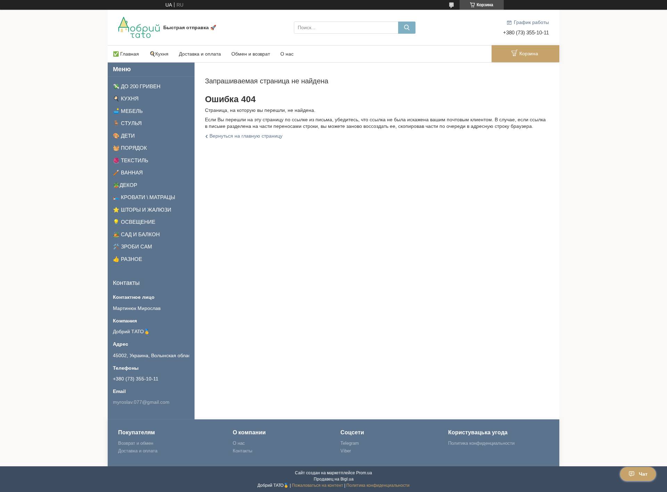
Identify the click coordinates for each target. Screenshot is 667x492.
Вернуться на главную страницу (245, 136)
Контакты (242, 450)
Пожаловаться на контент (317, 485)
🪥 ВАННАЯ (128, 172)
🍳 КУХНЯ (126, 98)
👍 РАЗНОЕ (127, 259)
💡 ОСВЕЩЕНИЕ (134, 222)
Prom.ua (364, 472)
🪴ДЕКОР (125, 185)
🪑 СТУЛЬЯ (127, 123)
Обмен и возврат (250, 54)
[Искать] (406, 28)
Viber (345, 450)
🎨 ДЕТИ (124, 136)
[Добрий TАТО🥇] (139, 27)
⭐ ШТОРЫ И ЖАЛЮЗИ (142, 210)
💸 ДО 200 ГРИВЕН (136, 86)
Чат (643, 474)
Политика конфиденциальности (481, 443)
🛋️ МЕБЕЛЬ (128, 111)
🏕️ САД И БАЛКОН (136, 234)
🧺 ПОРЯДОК (130, 148)
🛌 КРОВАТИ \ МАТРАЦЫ (144, 197)
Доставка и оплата (200, 54)
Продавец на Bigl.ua (334, 479)
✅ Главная (126, 54)
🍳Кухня (158, 54)
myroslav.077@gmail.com (141, 402)
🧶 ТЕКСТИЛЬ (130, 160)
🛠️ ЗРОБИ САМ (132, 246)
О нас (287, 54)
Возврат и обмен (135, 443)
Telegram (349, 443)
